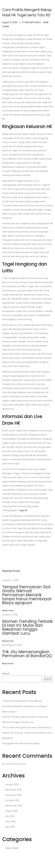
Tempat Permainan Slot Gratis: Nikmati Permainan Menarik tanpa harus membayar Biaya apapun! (27, 595)
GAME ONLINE (11, 848)
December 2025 (13, 789)
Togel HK (22, 510)
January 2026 (12, 784)
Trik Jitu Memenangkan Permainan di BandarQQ (27, 654)
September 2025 (13, 805)
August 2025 (11, 810)
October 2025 (12, 800)
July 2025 (10, 816)
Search (5, 673)
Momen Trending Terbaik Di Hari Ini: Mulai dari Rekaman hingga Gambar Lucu (27, 627)
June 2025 (10, 821)
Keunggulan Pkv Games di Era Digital (20, 743)
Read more (7, 610)
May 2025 (10, 826)
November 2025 (13, 795)
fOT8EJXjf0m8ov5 (31, 22)
